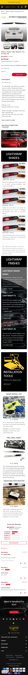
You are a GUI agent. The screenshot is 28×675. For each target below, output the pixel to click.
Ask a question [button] (13, 543)
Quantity (3, 71)
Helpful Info (4, 647)
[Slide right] (25, 46)
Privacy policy (18, 655)
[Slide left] (2, 46)
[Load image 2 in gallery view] (14, 46)
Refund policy (9, 655)
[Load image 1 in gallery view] (7, 46)
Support (3, 640)
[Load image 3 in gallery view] (21, 46)
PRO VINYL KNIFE (14, 438)
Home (2, 11)
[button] (2, 7)
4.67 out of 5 (18, 527)
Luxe (2, 651)
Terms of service (10, 657)
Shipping (3, 61)
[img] (4, 552)
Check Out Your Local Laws (9, 637)
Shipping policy (20, 657)
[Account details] (21, 7)
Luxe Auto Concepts (16, 663)
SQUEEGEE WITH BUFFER (14, 481)
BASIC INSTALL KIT (14, 394)
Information (4, 644)
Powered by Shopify (14, 665)
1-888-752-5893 (15, 633)
